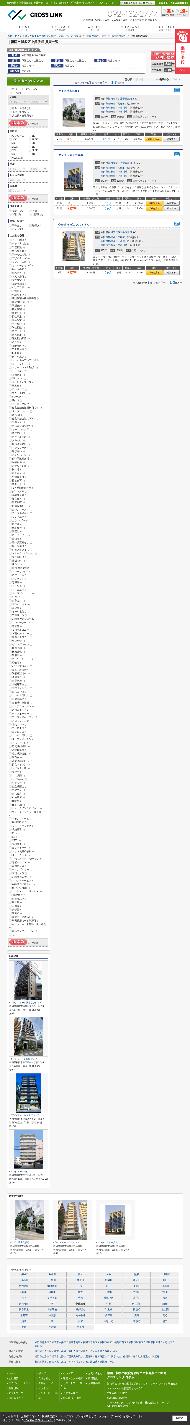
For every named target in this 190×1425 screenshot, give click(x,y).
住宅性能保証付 (22, 302)
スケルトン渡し (22, 465)
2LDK (15, 146)
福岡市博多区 (115, 98)
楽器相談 (18, 247)
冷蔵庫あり (19, 699)
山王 (108, 1286)
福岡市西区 (120, 1342)
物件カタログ (16, 1398)
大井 (108, 1274)
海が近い (18, 451)
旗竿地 (17, 469)
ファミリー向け (22, 447)
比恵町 (136, 1309)
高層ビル (18, 374)
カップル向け (21, 436)
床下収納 (18, 804)
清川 (70, 1351)
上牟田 (52, 1280)
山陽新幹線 (129, 1356)
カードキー (19, 371)
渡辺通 (93, 1361)
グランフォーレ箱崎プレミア (25, 1059)
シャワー (18, 782)
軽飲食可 (18, 480)
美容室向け (19, 556)
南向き (17, 906)
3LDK (35, 150)
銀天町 (136, 1280)
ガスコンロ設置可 (23, 425)
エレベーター (21, 622)
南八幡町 (80, 1315)
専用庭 (17, 582)
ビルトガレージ (22, 644)
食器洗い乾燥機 (22, 702)
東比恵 (52, 1315)
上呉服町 (24, 1280)
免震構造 (18, 677)
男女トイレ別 (21, 764)
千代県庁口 (124, 241)
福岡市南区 (74, 1342)
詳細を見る (153, 139)
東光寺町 (24, 1303)
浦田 (165, 1321)
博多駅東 (24, 1309)
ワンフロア (19, 389)
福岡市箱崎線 (108, 103)
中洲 (108, 1303)
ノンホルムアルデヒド (25, 360)
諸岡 (24, 1321)
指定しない (18, 210)
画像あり (17, 225)
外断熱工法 (19, 684)
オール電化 (19, 611)
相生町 (24, 1274)
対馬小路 (108, 1298)
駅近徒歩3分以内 (72, 1398)
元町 (165, 1315)
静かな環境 (19, 546)
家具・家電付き (22, 670)
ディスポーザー (22, 713)
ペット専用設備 (22, 243)
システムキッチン (23, 706)
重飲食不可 (19, 476)
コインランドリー (23, 659)
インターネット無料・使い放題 (27, 926)
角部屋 (17, 909)
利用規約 (13, 1388)
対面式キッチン (22, 710)
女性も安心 (44, 1378)
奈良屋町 (137, 1303)
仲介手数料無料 (22, 458)
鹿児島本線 (91, 1356)
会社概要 (13, 1378)
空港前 (52, 1327)
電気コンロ (19, 724)
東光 (165, 1298)
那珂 (52, 1303)
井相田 (52, 1274)
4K (13, 154)
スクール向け (21, 393)
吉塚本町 (108, 1321)
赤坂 (111, 1361)
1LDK (35, 139)
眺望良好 (18, 305)
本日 (34, 210)
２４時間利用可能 (23, 487)
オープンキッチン (23, 739)
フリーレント (21, 364)
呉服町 (121, 103)
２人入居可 (19, 276)
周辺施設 (93, 1378)
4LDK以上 (17, 157)
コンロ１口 (19, 728)
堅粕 (136, 1274)
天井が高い (19, 356)
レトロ (17, 353)
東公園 (165, 1309)
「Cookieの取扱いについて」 (38, 1420)
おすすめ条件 (70, 1393)
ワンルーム (18, 135)
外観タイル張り (22, 688)
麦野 (136, 1315)
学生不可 (18, 331)
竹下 (24, 1298)
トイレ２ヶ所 (21, 768)
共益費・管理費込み (23, 115)
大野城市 (167, 1342)
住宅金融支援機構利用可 (27, 407)
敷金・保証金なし (21, 108)
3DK (14, 150)
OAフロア (19, 378)
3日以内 (16, 214)
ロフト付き (19, 575)
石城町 (108, 1292)
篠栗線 (103, 1356)
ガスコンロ (19, 691)
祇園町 (108, 1280)
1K (33, 135)
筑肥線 (155, 1356)
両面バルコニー (22, 637)
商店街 (17, 531)
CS (15, 833)
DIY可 (17, 564)
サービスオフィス (23, 382)
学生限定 (18, 320)
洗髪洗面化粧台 (22, 761)
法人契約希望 (21, 338)
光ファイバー (21, 847)
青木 (24, 1327)
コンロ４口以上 (22, 735)
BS (15, 836)
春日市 (38, 1346)
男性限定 (18, 316)
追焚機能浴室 (21, 746)
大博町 (136, 1292)
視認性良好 (19, 495)
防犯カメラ (19, 873)
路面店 (17, 538)
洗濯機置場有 (21, 673)
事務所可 (18, 272)
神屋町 (80, 1280)
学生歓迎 (18, 323)
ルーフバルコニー (23, 593)
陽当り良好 (19, 250)
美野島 (108, 1315)
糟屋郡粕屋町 (153, 1342)
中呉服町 (127, 98)
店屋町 (136, 1298)
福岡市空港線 (108, 107)
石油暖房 (18, 797)
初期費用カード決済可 (25, 920)
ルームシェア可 (22, 429)
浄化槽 (17, 608)
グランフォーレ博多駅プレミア (26, 1002)
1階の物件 (19, 895)
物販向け (18, 560)
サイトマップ (16, 1393)
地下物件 (18, 527)
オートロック (21, 855)
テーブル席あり (22, 513)
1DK (14, 139)
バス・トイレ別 (22, 742)
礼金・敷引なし (20, 111)
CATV (17, 840)
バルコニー (19, 589)
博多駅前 (52, 1309)
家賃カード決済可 (23, 917)
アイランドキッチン (24, 717)
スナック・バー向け (24, 553)
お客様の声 (94, 1383)
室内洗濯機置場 (22, 567)
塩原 (107, 1351)
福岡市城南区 (136, 1342)
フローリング (21, 571)
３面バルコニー (22, 633)
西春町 (165, 1303)
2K (13, 143)
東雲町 (136, 1286)
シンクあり (19, 517)
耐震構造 (18, 680)
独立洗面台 (19, 786)
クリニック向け (22, 403)
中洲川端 (122, 107)
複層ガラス (19, 865)
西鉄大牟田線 (75, 1356)
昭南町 (24, 1292)
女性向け (18, 440)
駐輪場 (17, 662)
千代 (80, 1298)
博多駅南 (80, 1309)
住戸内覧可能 (21, 887)
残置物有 (18, 502)
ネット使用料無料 (23, 851)
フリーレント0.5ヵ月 (25, 367)
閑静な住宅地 (21, 254)
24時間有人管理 (22, 876)
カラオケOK (20, 520)
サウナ (17, 771)
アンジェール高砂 (19, 1171)
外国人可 (18, 422)
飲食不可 (18, 484)
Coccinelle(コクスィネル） (75, 224)
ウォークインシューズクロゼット (28, 814)
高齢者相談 (19, 283)
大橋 (85, 1361)
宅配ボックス (21, 862)
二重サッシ (19, 615)
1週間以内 (37, 214)
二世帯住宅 (19, 349)
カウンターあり (22, 509)
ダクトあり (19, 491)
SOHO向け (19, 396)
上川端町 (165, 1274)
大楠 (114, 1351)
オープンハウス (22, 411)
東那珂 (24, 1315)
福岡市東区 (106, 1342)
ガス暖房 (18, 793)
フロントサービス (23, 880)
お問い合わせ (95, 1373)
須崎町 (52, 1292)
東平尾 (80, 1327)
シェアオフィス (22, 549)
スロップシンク (22, 720)
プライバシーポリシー (21, 1383)
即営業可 (18, 498)
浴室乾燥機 (19, 750)
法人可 (17, 342)
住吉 (80, 1292)
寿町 (165, 1280)
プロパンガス (21, 604)
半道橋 (108, 1309)
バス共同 (18, 775)
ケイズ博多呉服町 (69, 90)
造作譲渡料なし (22, 542)
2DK (34, 143)
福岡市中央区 (59, 1342)
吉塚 (80, 1321)
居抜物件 (18, 462)
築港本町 (52, 1298)
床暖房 (17, 801)
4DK (34, 154)
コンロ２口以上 (22, 695)
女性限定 (18, 280)
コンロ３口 (19, 731)
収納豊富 (18, 829)
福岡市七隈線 (59, 1356)
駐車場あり (19, 898)
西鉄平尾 (54, 1361)
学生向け (18, 433)
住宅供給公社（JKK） (25, 418)
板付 (80, 1274)
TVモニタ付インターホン (27, 858)
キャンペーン (21, 455)
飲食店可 (18, 313)
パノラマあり (19, 229)
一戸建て (17, 92)
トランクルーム (22, 818)
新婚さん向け (21, 444)
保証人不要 (19, 269)
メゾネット (19, 578)
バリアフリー (21, 287)
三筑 (80, 1286)
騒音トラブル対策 (73, 1378)
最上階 (17, 902)
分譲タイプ (19, 294)
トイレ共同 (19, 779)
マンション (31, 89)
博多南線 (116, 1356)
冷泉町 (136, 1321)
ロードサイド (21, 535)
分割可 (17, 291)
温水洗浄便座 (21, 753)
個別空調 (18, 648)
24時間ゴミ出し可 (23, 884)
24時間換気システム (24, 618)
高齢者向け (19, 345)
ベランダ (18, 586)
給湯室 (17, 655)
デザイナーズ (21, 258)
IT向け (17, 400)
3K (33, 146)
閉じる (180, 1418)
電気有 (17, 626)
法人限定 (18, 334)
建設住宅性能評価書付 (25, 298)
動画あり (37, 225)
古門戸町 (24, 1286)
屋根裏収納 (19, 822)
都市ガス (18, 600)
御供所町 (52, 1286)
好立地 (17, 524)
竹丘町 (165, 1292)
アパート (17, 89)
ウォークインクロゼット (27, 808)
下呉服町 (165, 1286)
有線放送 (18, 844)
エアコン (18, 790)
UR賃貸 (17, 414)
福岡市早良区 (90, 1342)
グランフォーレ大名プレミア (25, 1115)
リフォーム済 (21, 261)
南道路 (17, 913)
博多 (44, 1361)
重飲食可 (18, 473)
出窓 (16, 597)
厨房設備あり (21, 506)
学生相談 (18, 327)
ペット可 (68, 1373)
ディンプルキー (22, 869)
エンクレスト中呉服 (70, 155)
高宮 (63, 1361)
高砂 (63, 1351)
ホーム (12, 1373)
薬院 (49, 1351)
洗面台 (17, 757)
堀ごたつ (18, 640)
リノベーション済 (23, 265)
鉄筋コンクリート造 (24, 931)
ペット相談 (19, 240)
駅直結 (17, 385)
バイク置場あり (22, 666)
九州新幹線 (144, 1356)
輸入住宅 (18, 309)
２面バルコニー (22, 629)
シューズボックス (23, 826)
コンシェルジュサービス (27, 891)
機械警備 (18, 651)
